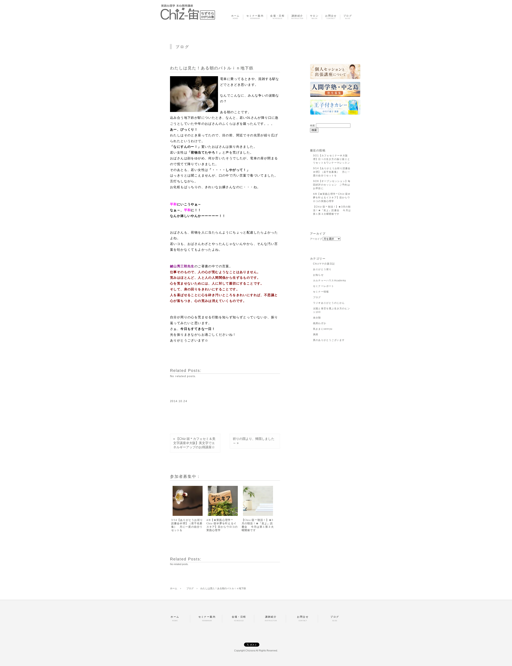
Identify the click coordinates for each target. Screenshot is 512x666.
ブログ (317, 297)
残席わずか (319, 323)
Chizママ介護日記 (324, 263)
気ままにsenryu (322, 329)
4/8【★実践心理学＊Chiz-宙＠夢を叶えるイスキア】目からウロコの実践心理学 (222, 525)
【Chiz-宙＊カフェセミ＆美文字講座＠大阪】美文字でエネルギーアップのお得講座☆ (194, 443)
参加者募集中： (185, 476)
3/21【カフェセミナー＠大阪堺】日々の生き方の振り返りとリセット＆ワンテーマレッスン (331, 159)
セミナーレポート (323, 286)
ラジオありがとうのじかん (329, 303)
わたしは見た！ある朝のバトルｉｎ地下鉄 (212, 68)
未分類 (317, 317)
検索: (312, 125)
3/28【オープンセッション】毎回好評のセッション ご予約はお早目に (331, 185)
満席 (315, 334)
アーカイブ (316, 239)
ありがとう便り (322, 269)
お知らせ (318, 275)
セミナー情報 (321, 291)
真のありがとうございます (329, 340)
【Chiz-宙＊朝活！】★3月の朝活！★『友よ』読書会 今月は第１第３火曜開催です (258, 525)
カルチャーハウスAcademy (329, 280)
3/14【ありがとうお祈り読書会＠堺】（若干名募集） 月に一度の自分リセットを (187, 525)
